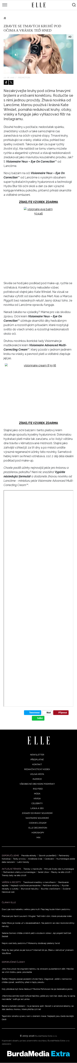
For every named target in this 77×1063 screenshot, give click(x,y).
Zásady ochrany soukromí (37, 813)
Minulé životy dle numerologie (59, 869)
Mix (38, 837)
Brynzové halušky (30, 888)
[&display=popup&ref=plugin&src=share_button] (6, 82)
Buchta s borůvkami (50, 888)
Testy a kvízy (19, 859)
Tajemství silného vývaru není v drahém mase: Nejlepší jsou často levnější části (38, 1018)
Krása (37, 798)
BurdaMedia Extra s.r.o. (46, 1036)
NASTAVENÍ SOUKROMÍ (37, 818)
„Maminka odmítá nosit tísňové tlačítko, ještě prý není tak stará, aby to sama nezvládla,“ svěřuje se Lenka (38, 997)
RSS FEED (38, 789)
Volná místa (37, 774)
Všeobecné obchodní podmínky (37, 784)
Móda (37, 793)
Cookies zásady (38, 823)
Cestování (49, 859)
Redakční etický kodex (37, 769)
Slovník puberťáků (47, 855)
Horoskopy (38, 832)
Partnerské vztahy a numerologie (19, 872)
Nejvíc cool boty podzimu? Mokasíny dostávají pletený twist (31, 943)
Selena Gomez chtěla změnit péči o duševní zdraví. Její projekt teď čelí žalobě (36, 935)
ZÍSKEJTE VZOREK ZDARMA (38, 202)
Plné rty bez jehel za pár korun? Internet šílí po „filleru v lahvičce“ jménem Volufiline (38, 952)
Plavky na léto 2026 (60, 872)
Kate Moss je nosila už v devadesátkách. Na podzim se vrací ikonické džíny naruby (38, 925)
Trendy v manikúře (32, 869)
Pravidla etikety (28, 855)
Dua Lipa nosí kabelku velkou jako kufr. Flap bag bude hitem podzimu (36, 909)
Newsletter (37, 754)
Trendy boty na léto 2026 (14, 875)
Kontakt (37, 764)
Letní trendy (23, 862)
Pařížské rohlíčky (51, 885)
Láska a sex (37, 808)
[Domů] (38, 740)
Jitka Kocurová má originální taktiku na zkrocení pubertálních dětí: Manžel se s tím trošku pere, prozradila (38, 970)
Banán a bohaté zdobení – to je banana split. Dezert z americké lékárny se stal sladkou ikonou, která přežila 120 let (38, 1007)
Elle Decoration (37, 827)
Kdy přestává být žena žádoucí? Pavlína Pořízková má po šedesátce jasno (37, 989)
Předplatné (37, 759)
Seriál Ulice (43, 872)
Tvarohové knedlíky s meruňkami (39, 882)
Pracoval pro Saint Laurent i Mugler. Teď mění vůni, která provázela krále (37, 916)
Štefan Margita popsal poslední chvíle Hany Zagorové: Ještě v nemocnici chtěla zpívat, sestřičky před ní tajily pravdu (37, 980)
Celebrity (37, 803)
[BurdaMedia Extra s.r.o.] (38, 1053)
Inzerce (37, 779)
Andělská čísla (35, 859)
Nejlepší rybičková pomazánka (25, 885)
